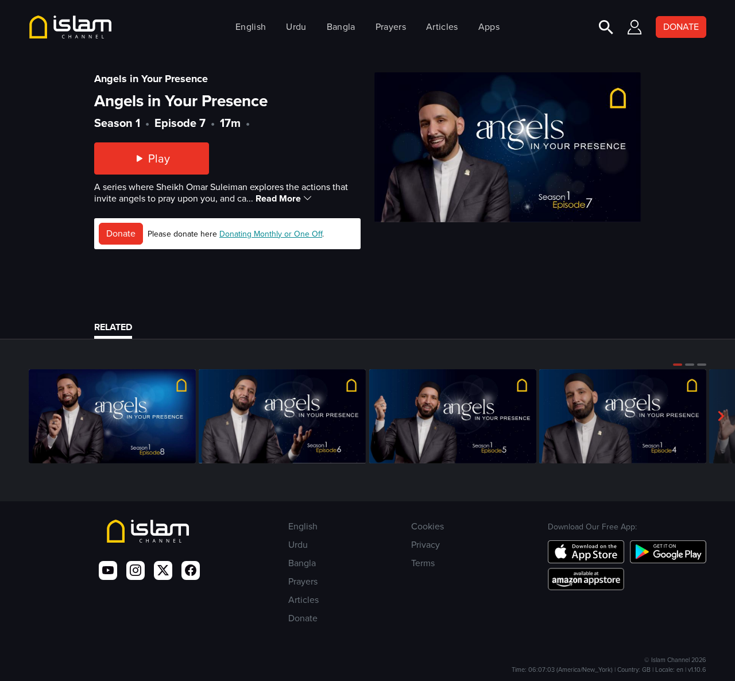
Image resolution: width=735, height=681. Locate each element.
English (250, 26)
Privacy (425, 544)
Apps (489, 26)
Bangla (341, 26)
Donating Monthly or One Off (270, 234)
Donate (121, 233)
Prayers (391, 26)
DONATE (681, 26)
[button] (677, 364)
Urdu (296, 26)
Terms (423, 563)
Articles (442, 26)
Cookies (427, 526)
